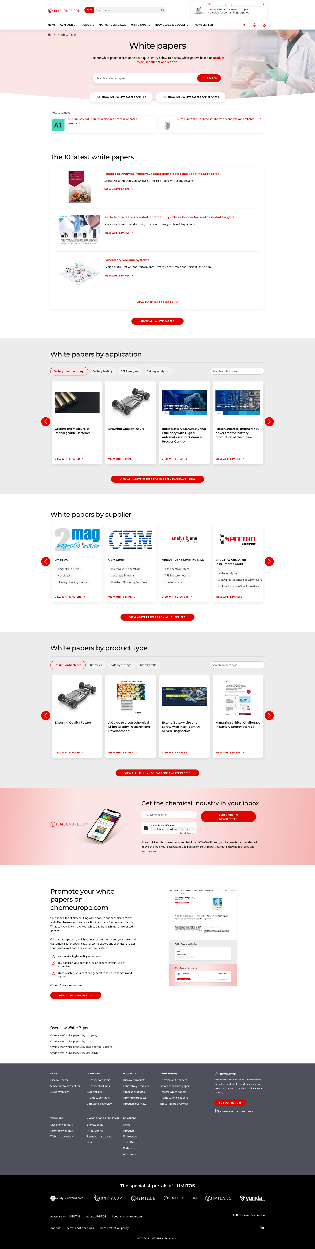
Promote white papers (174, 1097)
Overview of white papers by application (75, 1052)
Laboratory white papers (175, 1086)
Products (129, 1130)
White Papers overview (174, 1103)
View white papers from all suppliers (157, 617)
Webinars (129, 1148)
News (126, 1124)
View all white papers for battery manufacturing (157, 479)
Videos (91, 1142)
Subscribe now (230, 1102)
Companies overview (99, 1103)
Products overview (134, 1103)
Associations (95, 1092)
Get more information (75, 995)
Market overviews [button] (112, 24)
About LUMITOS (96, 1216)
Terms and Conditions (80, 1228)
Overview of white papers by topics (72, 1041)
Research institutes (99, 1136)
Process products (134, 1092)
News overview (59, 1092)
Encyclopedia (95, 1124)
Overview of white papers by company (73, 1035)
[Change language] (254, 25)
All (88, 10)
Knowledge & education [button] (172, 24)
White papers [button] (140, 24)
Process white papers (173, 1092)
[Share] (244, 25)
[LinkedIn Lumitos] (262, 1228)
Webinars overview (61, 1136)
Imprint (55, 1228)
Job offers (129, 1142)
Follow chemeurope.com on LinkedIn (236, 1111)
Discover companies (99, 1080)
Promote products (134, 1097)
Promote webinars (62, 1130)
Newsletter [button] (204, 24)
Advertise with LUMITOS (65, 1216)
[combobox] (237, 371)
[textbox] (237, 371)
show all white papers (157, 321)
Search (211, 78)
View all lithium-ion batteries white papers (157, 773)
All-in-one (129, 1154)
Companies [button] (67, 24)
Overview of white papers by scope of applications (81, 1047)
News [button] (52, 24)
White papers (131, 1136)
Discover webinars (61, 1124)
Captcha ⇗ (187, 833)
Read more (149, 851)
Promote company (98, 1097)
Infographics (95, 1130)
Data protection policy (114, 1228)
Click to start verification (173, 829)
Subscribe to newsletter (228, 817)
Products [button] (87, 24)
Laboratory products (136, 1086)
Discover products (134, 1080)
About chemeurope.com (127, 1216)
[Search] (162, 10)
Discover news (59, 1080)
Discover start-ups (98, 1086)
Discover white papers (173, 1080)
